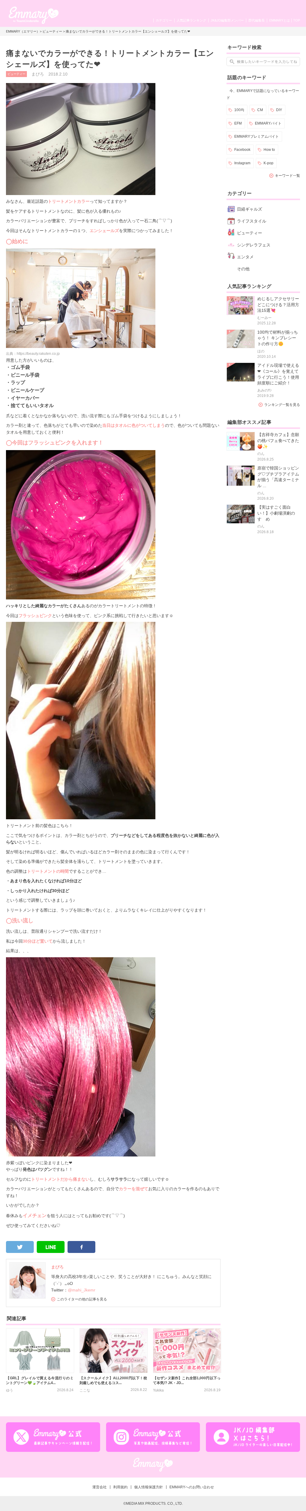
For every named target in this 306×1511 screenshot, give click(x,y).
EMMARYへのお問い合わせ (191, 1487)
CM (260, 110)
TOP (296, 20)
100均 (239, 110)
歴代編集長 (256, 20)
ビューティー (52, 31)
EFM (238, 123)
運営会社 (99, 1487)
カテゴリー (164, 20)
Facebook (242, 150)
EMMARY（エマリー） (23, 31)
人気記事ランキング (191, 20)
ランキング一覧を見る (282, 405)
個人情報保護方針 (148, 1487)
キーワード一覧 (287, 176)
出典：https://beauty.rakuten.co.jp (33, 354)
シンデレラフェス (253, 245)
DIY (279, 110)
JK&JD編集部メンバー (227, 20)
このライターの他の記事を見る (82, 1299)
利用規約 (120, 1487)
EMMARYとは (279, 20)
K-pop (268, 163)
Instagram (242, 163)
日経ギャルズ (249, 209)
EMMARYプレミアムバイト (256, 136)
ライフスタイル (251, 221)
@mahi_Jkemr (81, 1290)
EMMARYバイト (268, 123)
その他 (243, 268)
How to (269, 150)
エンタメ (245, 256)
